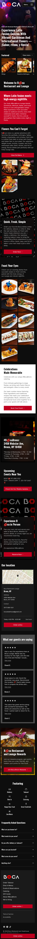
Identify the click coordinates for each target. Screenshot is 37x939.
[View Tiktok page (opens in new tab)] (10, 927)
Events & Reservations (11, 888)
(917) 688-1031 (9, 608)
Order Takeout (8, 883)
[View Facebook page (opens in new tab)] (4, 927)
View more (8, 660)
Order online (17, 625)
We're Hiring (7, 900)
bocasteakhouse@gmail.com (13, 612)
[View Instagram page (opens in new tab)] (7, 927)
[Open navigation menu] (32, 4)
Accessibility (7, 917)
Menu (26, 4)
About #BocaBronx (10, 897)
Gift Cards (7, 894)
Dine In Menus (8, 885)
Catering (6, 891)
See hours (29, 619)
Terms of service (8, 914)
